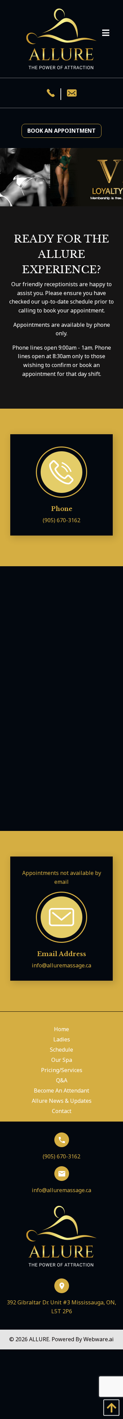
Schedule (61, 1049)
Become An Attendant (61, 1090)
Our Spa (61, 1060)
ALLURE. (40, 1339)
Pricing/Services (61, 1070)
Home (61, 1029)
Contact (61, 1111)
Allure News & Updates (62, 1101)
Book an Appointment (61, 130)
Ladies (61, 1039)
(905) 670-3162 (61, 520)
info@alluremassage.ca (61, 965)
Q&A (61, 1080)
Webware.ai (98, 1339)
